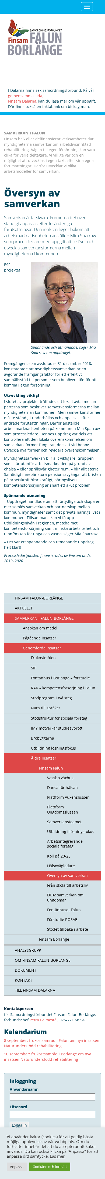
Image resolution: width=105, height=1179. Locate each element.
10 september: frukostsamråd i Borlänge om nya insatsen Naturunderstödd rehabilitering (47, 1056)
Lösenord (18, 1106)
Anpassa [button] (16, 1166)
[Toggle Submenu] (9, 608)
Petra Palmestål (44, 1019)
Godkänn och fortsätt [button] (50, 1166)
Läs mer (57, 1156)
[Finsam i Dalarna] (35, 36)
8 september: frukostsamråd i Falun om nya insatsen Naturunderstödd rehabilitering (51, 1043)
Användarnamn (24, 1089)
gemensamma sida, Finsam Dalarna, (25, 98)
